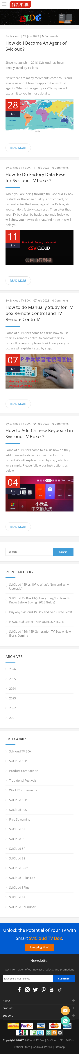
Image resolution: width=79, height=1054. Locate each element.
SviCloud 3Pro (18, 868)
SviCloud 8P (17, 849)
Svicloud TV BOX (20, 751)
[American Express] (67, 1026)
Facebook (19, 989)
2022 (12, 708)
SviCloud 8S (17, 858)
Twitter (35, 989)
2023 (12, 698)
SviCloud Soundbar (22, 907)
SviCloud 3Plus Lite (22, 878)
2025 (12, 679)
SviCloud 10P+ (19, 800)
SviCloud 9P (17, 829)
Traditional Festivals (23, 781)
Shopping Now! (39, 947)
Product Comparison (23, 771)
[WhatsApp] (65, 1020)
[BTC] (54, 1033)
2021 (12, 718)
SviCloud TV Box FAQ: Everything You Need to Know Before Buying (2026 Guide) (40, 600)
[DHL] (13, 1026)
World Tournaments (23, 790)
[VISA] (41, 1026)
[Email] (65, 1010)
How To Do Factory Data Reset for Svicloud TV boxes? (36, 177)
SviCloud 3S (17, 897)
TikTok (59, 989)
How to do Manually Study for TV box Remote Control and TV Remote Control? (39, 313)
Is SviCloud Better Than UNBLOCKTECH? (36, 622)
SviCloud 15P (18, 761)
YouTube (51, 989)
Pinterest (43, 989)
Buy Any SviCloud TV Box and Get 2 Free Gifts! (40, 612)
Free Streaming (19, 819)
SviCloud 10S (18, 810)
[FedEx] (27, 1026)
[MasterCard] (55, 1026)
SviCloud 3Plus (19, 888)
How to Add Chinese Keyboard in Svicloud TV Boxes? (39, 433)
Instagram (27, 989)
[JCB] (22, 1033)
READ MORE (18, 148)
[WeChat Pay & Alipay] (37, 1033)
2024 (12, 689)
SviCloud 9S (17, 839)
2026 (12, 669)
